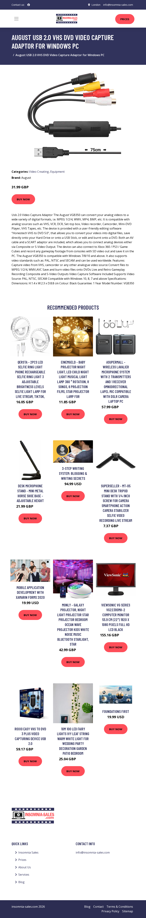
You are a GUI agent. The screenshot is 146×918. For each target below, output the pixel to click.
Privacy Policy (110, 911)
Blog (21, 882)
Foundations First (115, 711)
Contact (98, 907)
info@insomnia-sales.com (118, 4)
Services (23, 875)
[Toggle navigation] (16, 18)
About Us (24, 867)
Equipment (57, 172)
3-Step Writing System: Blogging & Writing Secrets (73, 473)
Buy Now (23, 199)
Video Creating (39, 172)
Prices (124, 19)
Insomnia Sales (28, 852)
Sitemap (127, 911)
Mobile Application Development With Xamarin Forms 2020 (30, 592)
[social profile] (28, 4)
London (96, 4)
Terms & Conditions (119, 907)
